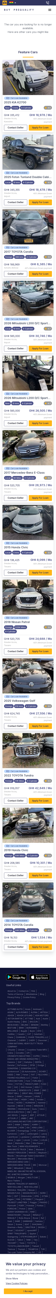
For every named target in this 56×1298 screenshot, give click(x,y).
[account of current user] (50, 10)
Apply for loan (40, 127)
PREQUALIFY (24, 9)
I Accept (28, 1291)
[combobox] (13, 2)
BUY (7, 9)
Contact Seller (16, 127)
